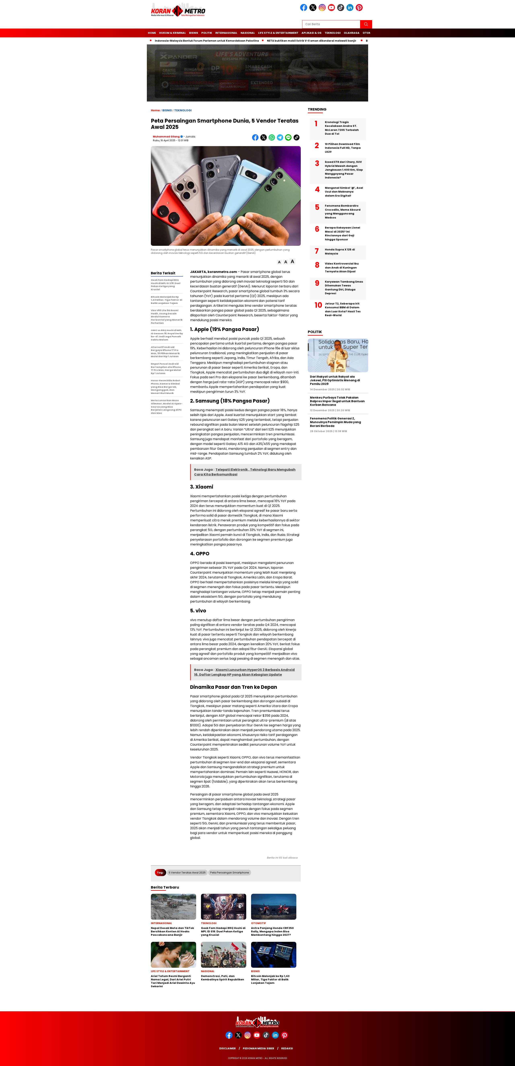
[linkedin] (350, 10)
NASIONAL (248, 33)
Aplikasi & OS (311, 33)
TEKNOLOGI (333, 33)
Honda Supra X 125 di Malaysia (340, 251)
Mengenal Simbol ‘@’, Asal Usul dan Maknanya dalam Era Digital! (344, 192)
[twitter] (313, 10)
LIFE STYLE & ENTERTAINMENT (278, 33)
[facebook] (304, 10)
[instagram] (323, 10)
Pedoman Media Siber (258, 1048)
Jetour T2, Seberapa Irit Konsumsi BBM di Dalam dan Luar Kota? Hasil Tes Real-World (343, 309)
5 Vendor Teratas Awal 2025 (187, 872)
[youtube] (332, 10)
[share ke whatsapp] (273, 139)
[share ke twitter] (264, 139)
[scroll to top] (496, 1060)
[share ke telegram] (281, 139)
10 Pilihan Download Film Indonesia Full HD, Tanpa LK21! (343, 148)
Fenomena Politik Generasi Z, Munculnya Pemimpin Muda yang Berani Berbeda (335, 422)
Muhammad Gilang (166, 136)
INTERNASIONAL (226, 33)
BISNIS (193, 33)
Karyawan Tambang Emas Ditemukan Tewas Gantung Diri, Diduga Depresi (344, 287)
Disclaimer (227, 1048)
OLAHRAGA (351, 33)
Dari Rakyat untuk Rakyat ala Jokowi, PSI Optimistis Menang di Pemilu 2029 (335, 380)
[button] (279, 262)
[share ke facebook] (256, 139)
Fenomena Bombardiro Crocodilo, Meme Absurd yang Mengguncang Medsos (342, 211)
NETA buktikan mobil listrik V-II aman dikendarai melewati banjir (286, 40)
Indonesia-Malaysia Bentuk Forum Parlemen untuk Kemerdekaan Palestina (181, 40)
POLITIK (206, 33)
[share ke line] (289, 139)
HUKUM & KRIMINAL (172, 33)
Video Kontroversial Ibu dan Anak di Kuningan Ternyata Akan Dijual (342, 267)
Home (152, 33)
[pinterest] (360, 10)
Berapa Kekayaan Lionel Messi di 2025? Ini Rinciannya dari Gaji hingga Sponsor (342, 233)
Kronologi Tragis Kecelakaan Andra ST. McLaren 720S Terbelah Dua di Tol (342, 128)
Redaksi (287, 1048)
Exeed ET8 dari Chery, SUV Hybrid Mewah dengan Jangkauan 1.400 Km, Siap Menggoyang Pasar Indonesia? (344, 169)
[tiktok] (341, 10)
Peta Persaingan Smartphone (229, 872)
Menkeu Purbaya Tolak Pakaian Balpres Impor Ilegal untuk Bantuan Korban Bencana (337, 401)
